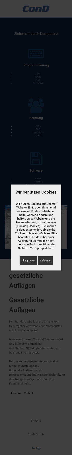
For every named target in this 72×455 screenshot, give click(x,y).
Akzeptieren (28, 260)
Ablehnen (45, 260)
